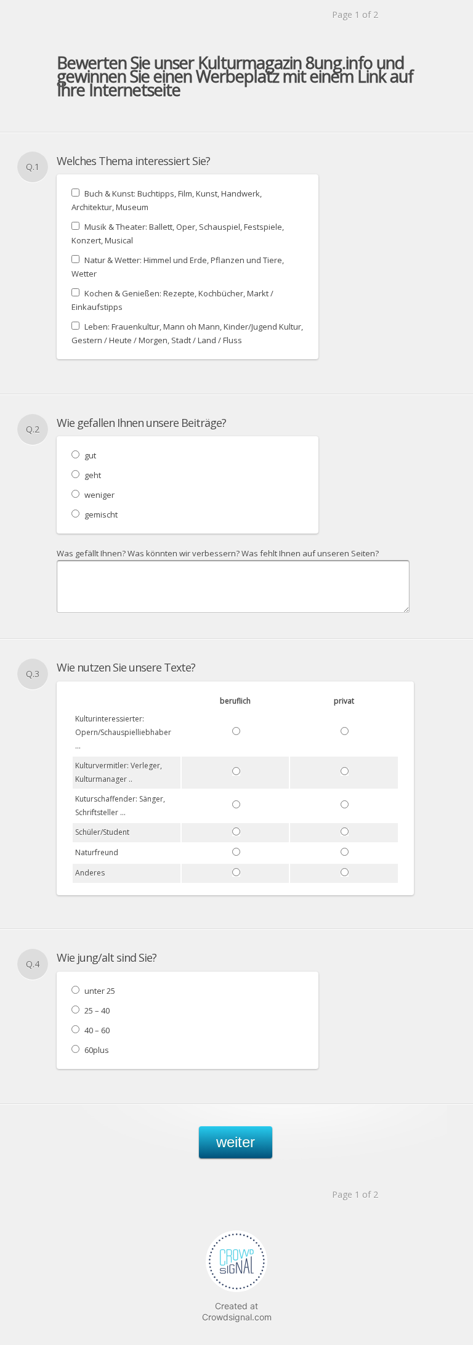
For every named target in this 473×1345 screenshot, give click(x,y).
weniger (99, 494)
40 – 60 (97, 1030)
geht (92, 475)
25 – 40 (97, 1010)
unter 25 (99, 990)
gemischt (101, 514)
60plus (96, 1049)
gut (90, 455)
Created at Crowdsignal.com (237, 1311)
